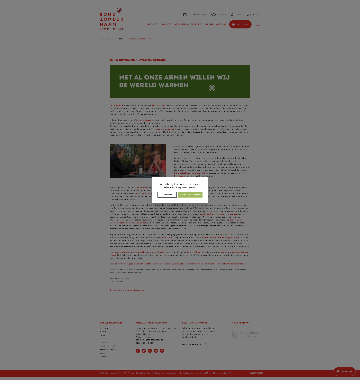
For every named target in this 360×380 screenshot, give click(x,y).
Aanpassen (167, 194)
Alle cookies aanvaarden (190, 194)
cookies (188, 184)
